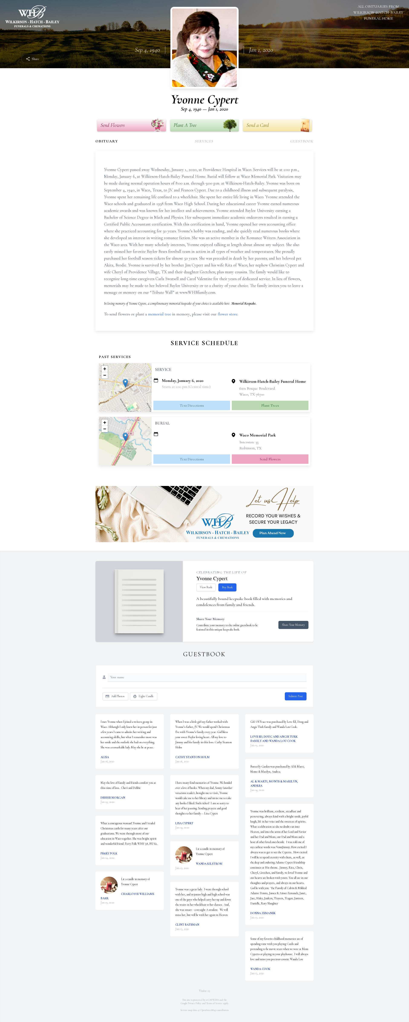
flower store (228, 314)
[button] (125, 383)
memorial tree (159, 314)
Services (204, 141)
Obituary (106, 141)
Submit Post (295, 696)
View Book (206, 587)
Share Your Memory (293, 625)
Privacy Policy (194, 1003)
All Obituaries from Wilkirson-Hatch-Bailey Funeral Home (378, 12)
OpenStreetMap (208, 1010)
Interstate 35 (248, 442)
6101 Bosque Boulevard (257, 388)
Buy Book (227, 587)
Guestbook (302, 141)
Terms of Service (214, 1003)
